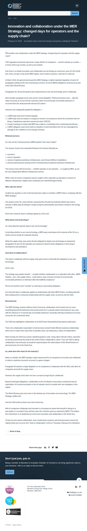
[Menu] (77, 5)
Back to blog (15, 431)
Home (9, 18)
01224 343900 (76, 495)
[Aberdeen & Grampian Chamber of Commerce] (14, 6)
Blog (15, 18)
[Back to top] (79, 480)
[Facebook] (80, 487)
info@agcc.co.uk (75, 492)
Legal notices (16, 525)
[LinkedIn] (76, 487)
